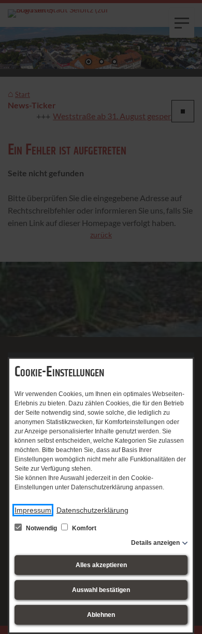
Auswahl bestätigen (101, 590)
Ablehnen (101, 614)
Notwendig (41, 528)
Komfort (83, 528)
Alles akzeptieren (101, 565)
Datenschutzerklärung (92, 510)
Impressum (33, 510)
